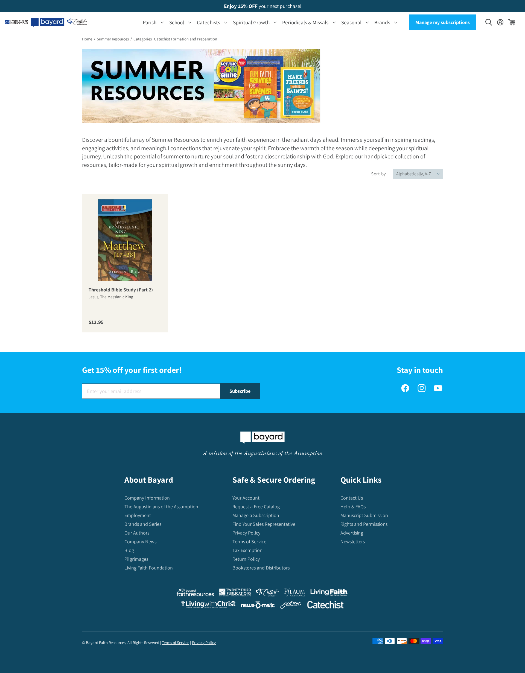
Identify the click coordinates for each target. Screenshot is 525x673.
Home (87, 39)
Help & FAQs (353, 506)
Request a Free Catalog (256, 506)
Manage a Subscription (255, 515)
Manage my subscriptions (442, 22)
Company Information (147, 498)
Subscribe (239, 391)
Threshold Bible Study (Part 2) (121, 290)
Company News (140, 541)
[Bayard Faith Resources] (195, 593)
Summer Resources (113, 39)
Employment (137, 515)
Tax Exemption (247, 550)
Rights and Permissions (363, 524)
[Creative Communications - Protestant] (267, 593)
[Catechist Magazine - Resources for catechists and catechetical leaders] (325, 606)
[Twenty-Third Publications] (235, 593)
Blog (129, 550)
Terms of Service (249, 541)
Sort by (378, 174)
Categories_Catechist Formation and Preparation (175, 39)
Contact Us (351, 498)
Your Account (245, 498)
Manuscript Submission (364, 515)
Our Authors (136, 533)
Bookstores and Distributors (261, 568)
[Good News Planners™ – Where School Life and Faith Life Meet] (291, 606)
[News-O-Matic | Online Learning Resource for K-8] (258, 606)
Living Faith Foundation (148, 568)
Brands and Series (142, 524)
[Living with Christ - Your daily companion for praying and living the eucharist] (208, 605)
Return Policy (246, 559)
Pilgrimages (136, 559)
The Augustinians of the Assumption (161, 506)
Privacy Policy (246, 533)
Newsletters (352, 541)
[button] (152, 22)
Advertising (351, 533)
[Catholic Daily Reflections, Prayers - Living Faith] (329, 593)
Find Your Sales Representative (263, 524)
